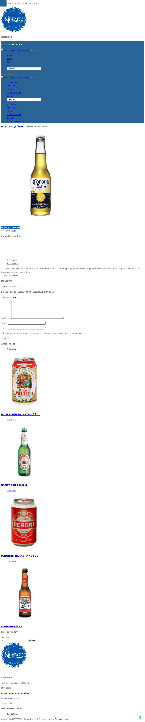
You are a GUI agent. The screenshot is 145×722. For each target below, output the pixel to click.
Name (4, 323)
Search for (5, 637)
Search (32, 641)
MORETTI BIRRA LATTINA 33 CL (20, 414)
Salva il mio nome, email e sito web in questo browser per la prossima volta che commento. (44, 333)
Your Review (6, 318)
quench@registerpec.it (11, 698)
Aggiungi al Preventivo (10, 227)
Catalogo (11, 111)
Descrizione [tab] (12, 260)
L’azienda (11, 108)
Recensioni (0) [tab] (13, 263)
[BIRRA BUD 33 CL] (24, 621)
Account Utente (13, 121)
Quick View (11, 349)
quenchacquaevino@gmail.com (15, 693)
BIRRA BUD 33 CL (11, 626)
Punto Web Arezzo (62, 719)
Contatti (10, 118)
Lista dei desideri (14, 114)
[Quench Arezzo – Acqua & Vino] (14, 31)
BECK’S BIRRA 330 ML (14, 485)
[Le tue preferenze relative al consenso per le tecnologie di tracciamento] (140, 717)
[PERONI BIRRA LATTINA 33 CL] (24, 550)
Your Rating (6, 297)
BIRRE (20, 126)
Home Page (12, 104)
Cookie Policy (12, 714)
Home (3, 126)
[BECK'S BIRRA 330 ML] (24, 479)
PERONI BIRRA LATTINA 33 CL (19, 556)
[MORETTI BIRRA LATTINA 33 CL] (24, 409)
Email (4, 328)
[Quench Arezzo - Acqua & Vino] (15, 50)
